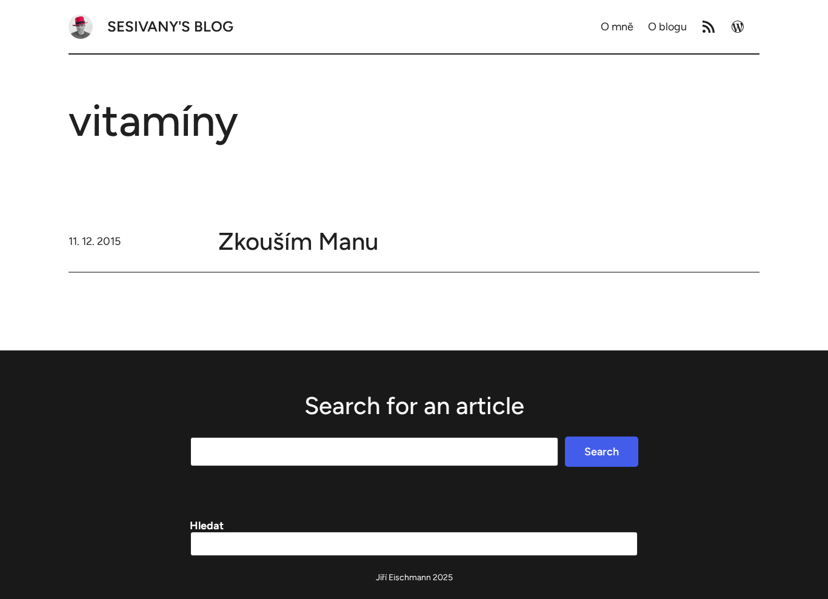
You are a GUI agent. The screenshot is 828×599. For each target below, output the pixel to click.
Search (601, 451)
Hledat (207, 525)
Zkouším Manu (298, 241)
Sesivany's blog (170, 26)
